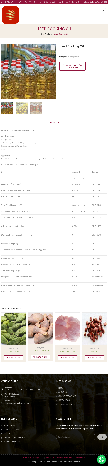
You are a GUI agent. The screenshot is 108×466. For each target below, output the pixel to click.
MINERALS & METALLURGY (14, 438)
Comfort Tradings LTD (33, 457)
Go (102, 437)
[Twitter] (91, 2)
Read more (15, 358)
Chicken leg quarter (40, 351)
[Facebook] (94, 2)
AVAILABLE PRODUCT (67, 396)
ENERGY (7, 434)
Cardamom (13, 351)
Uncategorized (73, 57)
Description (54, 123)
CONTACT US (64, 400)
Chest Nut (94, 351)
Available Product (64, 457)
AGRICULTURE (9, 426)
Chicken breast (67, 351)
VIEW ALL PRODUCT (66, 404)
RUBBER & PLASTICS (12, 442)
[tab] (54, 123)
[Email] (105, 2)
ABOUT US (62, 392)
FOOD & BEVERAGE (11, 429)
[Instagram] (101, 2)
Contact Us (80, 457)
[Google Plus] (98, 2)
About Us (50, 457)
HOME (60, 388)
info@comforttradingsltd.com (17, 403)
